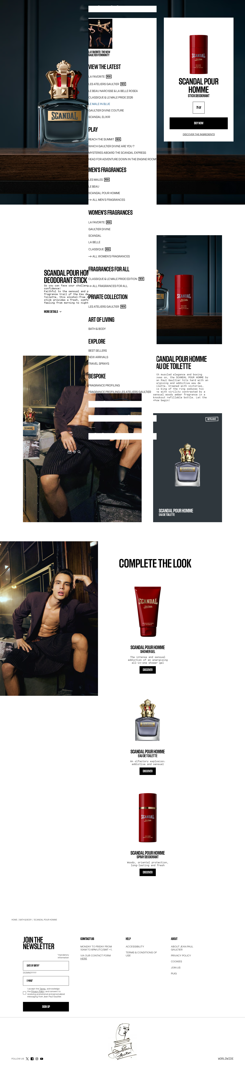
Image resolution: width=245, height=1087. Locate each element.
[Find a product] (79, 452)
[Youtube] (41, 1058)
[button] (148, 670)
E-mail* (30, 981)
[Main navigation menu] (7, 222)
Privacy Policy (37, 991)
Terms (43, 988)
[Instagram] (36, 1058)
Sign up (46, 1006)
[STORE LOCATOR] (74, 452)
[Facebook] (32, 1058)
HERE (83, 958)
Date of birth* (33, 965)
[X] (27, 1058)
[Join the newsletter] (69, 452)
